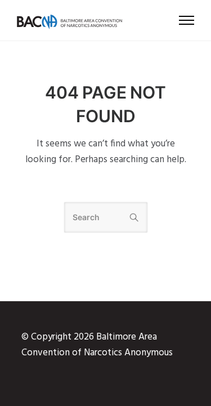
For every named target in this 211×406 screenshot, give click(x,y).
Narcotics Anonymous (128, 352)
